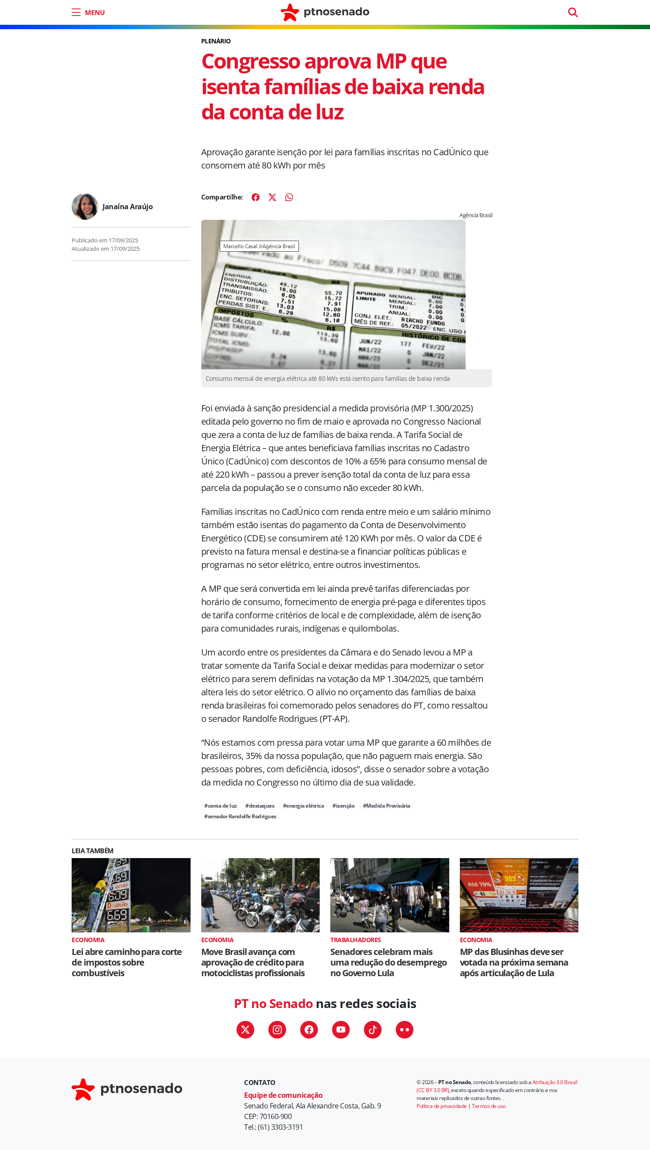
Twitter (245, 1030)
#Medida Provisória (386, 805)
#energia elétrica (303, 805)
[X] (272, 197)
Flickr (404, 1030)
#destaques (259, 805)
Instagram (277, 1030)
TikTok (373, 1030)
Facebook (309, 1030)
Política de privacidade (442, 1106)
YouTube (341, 1030)
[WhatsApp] (289, 197)
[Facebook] (256, 197)
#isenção (343, 805)
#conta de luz (220, 805)
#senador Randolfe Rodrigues (240, 816)
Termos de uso (489, 1106)
